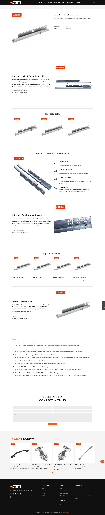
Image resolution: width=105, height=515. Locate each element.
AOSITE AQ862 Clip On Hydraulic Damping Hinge (41, 464)
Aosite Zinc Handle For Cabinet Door (17, 464)
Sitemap (67, 512)
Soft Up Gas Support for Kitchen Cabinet (83, 464)
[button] (51, 472)
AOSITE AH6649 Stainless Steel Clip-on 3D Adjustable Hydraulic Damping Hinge (62, 465)
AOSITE (11, 7)
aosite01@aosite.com (83, 493)
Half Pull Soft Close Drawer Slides (21, 7)
